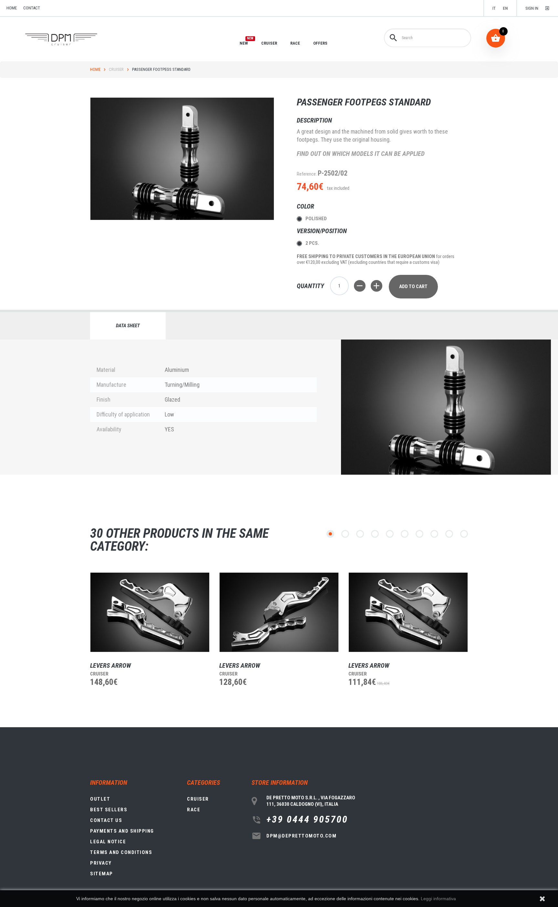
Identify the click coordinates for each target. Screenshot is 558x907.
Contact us (106, 820)
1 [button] (330, 534)
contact (31, 7)
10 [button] (464, 534)
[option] (145, 641)
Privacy (101, 863)
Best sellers (108, 810)
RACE (295, 43)
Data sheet (128, 326)
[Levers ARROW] (150, 612)
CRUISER (269, 43)
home (11, 7)
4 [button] (375, 534)
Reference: (307, 174)
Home (95, 69)
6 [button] (404, 534)
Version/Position (322, 231)
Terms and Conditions (121, 852)
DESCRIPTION (314, 120)
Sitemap (101, 874)
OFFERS (320, 43)
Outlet (100, 799)
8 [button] (434, 534)
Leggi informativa (438, 898)
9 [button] (449, 534)
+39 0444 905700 (307, 819)
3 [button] (360, 534)
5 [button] (390, 534)
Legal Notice (108, 842)
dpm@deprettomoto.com (301, 836)
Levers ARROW (110, 665)
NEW (244, 43)
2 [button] (345, 534)
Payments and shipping (122, 831)
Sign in (531, 8)
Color (306, 206)
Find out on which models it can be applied (361, 153)
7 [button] (419, 534)
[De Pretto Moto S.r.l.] (70, 40)
